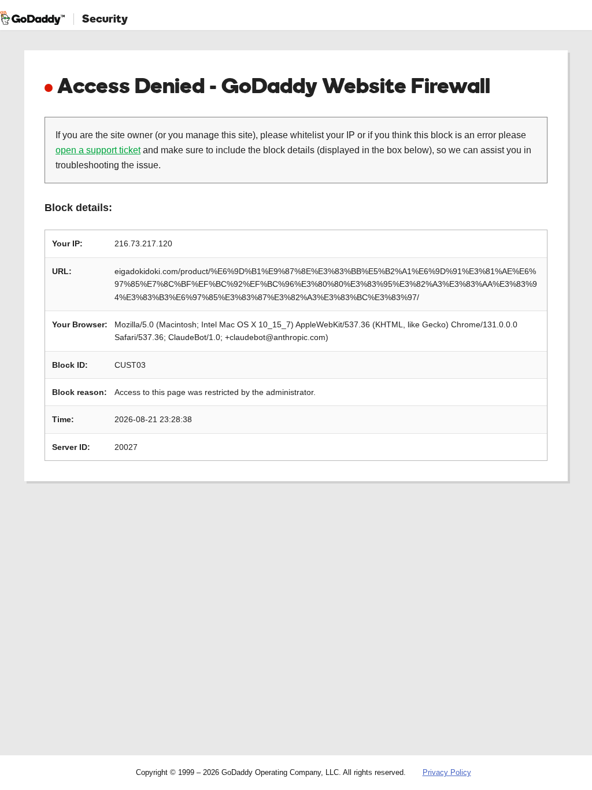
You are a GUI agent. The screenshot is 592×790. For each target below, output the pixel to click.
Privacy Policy (447, 772)
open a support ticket (98, 150)
